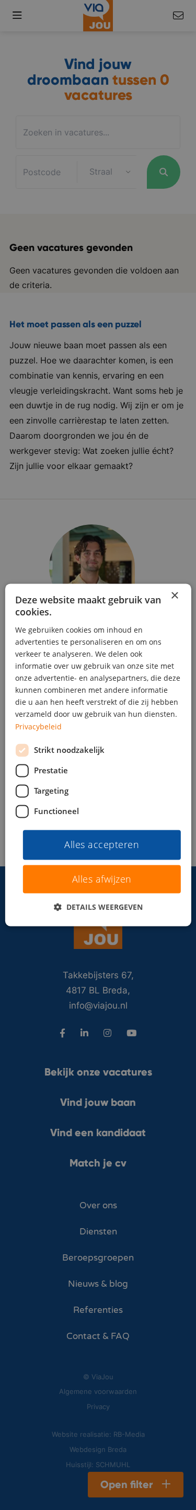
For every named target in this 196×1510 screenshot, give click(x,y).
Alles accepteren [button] (101, 844)
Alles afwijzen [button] (102, 879)
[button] (98, 907)
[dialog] (98, 755)
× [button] (174, 596)
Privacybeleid (38, 726)
